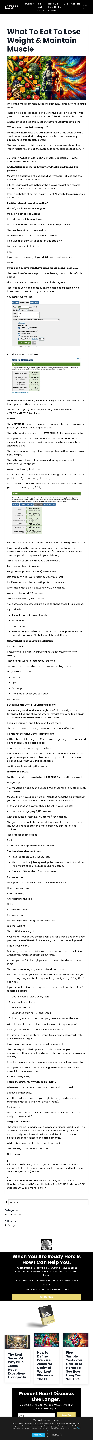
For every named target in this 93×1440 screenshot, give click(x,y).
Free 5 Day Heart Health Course (54, 7)
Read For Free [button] (66, 1416)
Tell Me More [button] (46, 1296)
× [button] (90, 1419)
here (51, 291)
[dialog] (46, 1428)
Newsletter (29, 3)
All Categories (13, 1214)
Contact (75, 3)
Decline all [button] (54, 1435)
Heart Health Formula (41, 7)
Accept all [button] (38, 1435)
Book (66, 3)
